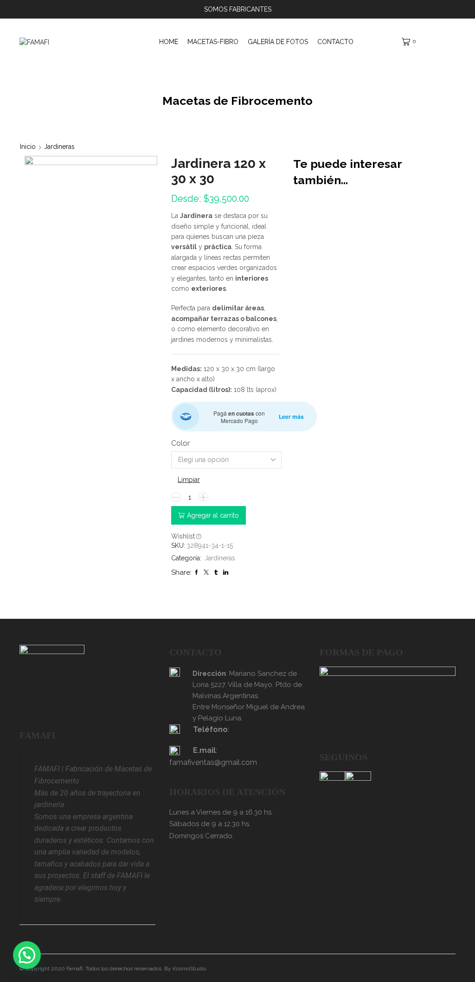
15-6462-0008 (256, 729)
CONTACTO (335, 41)
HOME (168, 41)
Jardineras (59, 146)
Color (180, 443)
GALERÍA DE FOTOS (278, 41)
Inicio (28, 146)
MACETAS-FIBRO (212, 41)
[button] (27, 955)
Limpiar (189, 479)
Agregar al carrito (213, 515)
